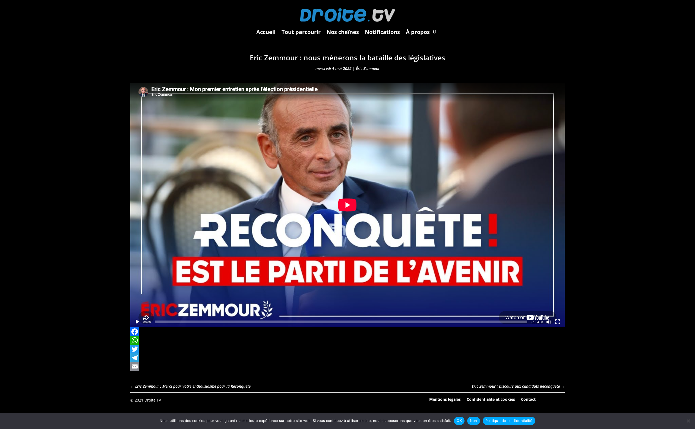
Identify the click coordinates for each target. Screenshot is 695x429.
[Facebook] (347, 331)
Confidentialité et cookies (491, 399)
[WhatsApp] (347, 340)
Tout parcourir (301, 32)
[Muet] (549, 322)
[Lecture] (137, 322)
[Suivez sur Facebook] (545, 399)
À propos (418, 32)
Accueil (266, 32)
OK (459, 420)
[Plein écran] (557, 322)
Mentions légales (445, 399)
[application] (347, 205)
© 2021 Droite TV (145, 400)
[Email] (347, 366)
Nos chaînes (343, 32)
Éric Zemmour (368, 68)
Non (473, 420)
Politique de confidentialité (509, 420)
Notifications (382, 32)
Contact (528, 399)
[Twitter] (347, 349)
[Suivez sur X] (560, 399)
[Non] (688, 421)
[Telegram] (347, 357)
